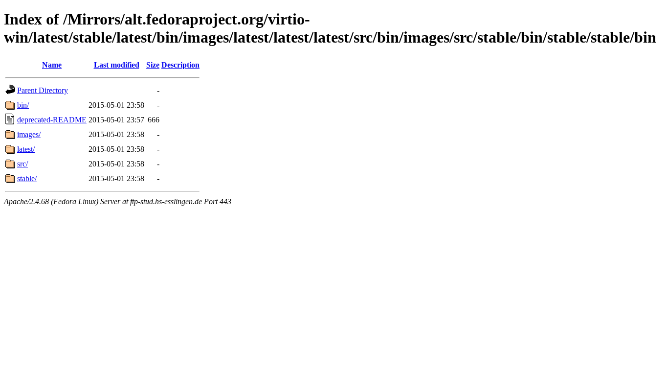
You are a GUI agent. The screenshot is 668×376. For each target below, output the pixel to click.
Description (180, 65)
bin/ (23, 105)
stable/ (27, 178)
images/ (29, 134)
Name (52, 65)
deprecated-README (52, 120)
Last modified (116, 65)
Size (152, 65)
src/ (22, 164)
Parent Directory (42, 90)
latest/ (26, 149)
